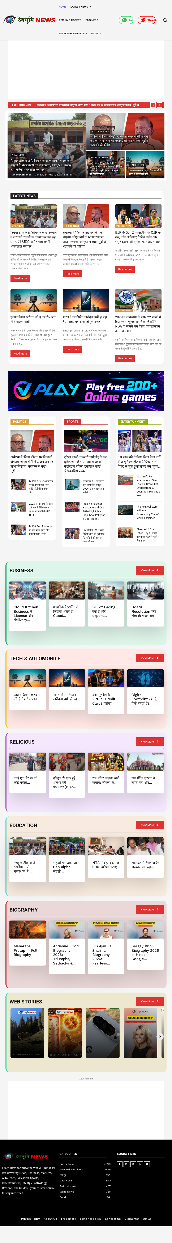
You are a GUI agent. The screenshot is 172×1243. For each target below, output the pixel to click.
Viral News (18, 155)
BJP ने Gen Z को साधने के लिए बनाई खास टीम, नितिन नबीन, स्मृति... (40, 530)
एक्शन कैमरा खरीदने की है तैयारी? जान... (27, 697)
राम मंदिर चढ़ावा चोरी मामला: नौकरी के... (105, 780)
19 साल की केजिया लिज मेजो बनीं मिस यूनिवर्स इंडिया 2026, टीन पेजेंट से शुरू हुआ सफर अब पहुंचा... (139, 461)
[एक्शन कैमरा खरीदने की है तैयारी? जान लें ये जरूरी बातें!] (145, 164)
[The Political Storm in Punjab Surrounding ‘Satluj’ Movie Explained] (125, 510)
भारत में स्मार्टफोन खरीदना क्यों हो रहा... (67, 697)
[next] (159, 105)
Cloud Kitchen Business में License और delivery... (26, 613)
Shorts (151, 20)
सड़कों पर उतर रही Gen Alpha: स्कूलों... (65, 867)
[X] (133, 1164)
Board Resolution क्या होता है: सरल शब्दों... (145, 611)
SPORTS (73, 421)
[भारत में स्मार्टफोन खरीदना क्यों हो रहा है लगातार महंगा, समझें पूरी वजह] (86, 300)
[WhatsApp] (140, 1164)
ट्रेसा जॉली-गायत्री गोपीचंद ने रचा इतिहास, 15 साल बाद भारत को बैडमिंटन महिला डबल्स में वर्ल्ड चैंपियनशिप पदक (85, 464)
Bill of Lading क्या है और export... (103, 611)
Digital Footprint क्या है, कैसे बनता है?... (144, 699)
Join (130, 20)
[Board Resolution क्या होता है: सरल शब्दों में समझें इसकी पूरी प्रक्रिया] (145, 591)
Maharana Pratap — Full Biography (25, 950)
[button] (165, 20)
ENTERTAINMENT (132, 421)
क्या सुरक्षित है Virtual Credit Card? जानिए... (103, 699)
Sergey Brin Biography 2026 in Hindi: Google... (145, 952)
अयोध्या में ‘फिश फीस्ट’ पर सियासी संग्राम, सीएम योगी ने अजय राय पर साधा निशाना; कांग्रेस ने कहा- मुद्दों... (31, 464)
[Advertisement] (86, 69)
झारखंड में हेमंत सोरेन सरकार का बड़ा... (145, 865)
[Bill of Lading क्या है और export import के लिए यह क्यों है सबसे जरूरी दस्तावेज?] (106, 591)
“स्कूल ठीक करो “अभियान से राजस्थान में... (24, 867)
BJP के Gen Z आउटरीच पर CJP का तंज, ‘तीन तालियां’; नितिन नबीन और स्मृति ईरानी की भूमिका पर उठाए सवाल (138, 237)
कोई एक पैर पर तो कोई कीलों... (25, 780)
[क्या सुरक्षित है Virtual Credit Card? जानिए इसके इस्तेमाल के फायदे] (106, 678)
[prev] (153, 105)
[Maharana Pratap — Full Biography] (27, 930)
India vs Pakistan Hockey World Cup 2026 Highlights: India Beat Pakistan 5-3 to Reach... (94, 511)
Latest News (137, 165)
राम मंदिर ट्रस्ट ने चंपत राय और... (143, 780)
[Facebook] (120, 1164)
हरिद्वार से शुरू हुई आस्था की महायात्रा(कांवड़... (64, 782)
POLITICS (20, 421)
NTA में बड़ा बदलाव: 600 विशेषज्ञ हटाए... (106, 865)
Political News (100, 131)
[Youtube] (147, 1164)
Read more (20, 278)
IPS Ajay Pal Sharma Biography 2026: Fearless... (102, 954)
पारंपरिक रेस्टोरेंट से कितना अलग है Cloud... (65, 611)
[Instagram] (126, 1164)
